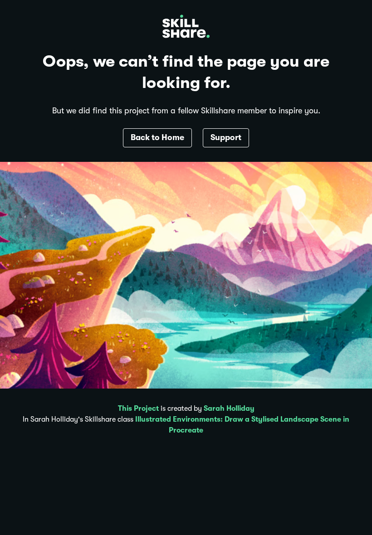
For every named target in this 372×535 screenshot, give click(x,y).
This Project (138, 408)
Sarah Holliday (229, 408)
